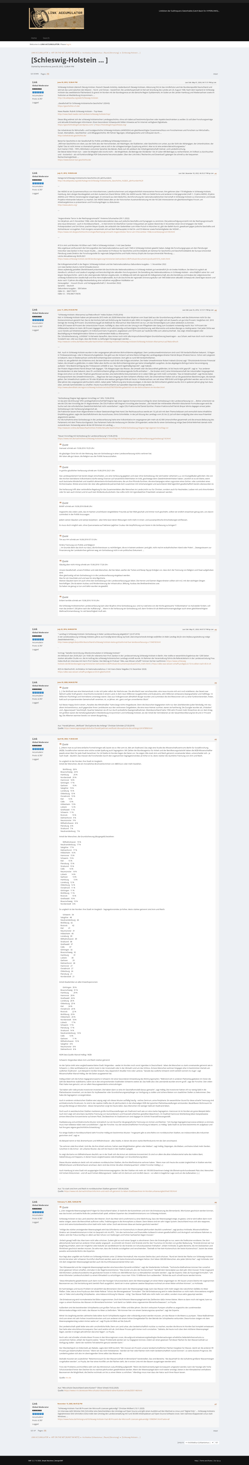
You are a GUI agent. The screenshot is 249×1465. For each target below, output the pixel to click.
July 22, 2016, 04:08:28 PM (67, 629)
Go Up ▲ (217, 1461)
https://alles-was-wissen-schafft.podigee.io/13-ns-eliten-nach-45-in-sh (181, 663)
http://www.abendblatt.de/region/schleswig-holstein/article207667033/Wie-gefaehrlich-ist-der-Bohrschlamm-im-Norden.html (111, 387)
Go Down (35, 74)
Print (215, 74)
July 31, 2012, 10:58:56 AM (67, 173)
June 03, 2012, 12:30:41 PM (67, 82)
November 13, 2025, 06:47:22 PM (69, 1404)
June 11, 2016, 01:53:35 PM (67, 310)
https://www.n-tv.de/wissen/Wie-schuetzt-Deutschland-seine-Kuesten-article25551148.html (103, 1390)
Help (196, 1461)
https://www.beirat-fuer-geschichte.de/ (74, 159)
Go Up (33, 1431)
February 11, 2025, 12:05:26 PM (69, 1202)
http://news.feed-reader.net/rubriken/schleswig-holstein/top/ (84, 114)
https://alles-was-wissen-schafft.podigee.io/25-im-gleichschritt (84, 671)
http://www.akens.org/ (67, 205)
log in (68, 44)
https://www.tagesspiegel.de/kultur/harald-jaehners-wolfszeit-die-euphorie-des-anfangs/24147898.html (108, 728)
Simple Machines (48, 1461)
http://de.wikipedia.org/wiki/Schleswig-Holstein (78, 98)
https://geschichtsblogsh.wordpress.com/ (75, 124)
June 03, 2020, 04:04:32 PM (67, 682)
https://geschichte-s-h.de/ (69, 106)
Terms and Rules (206, 1461)
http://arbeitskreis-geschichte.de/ (72, 135)
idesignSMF (59, 1461)
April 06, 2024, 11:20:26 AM (67, 739)
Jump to (181, 1442)
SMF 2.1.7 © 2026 (34, 1461)
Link (34, 82)
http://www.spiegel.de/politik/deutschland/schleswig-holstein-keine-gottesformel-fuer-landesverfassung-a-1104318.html (109, 642)
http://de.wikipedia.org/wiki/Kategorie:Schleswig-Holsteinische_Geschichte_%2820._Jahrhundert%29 (100, 180)
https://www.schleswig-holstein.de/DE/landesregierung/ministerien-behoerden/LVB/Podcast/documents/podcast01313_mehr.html (114, 259)
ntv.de (68, 1377)
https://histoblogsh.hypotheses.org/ (110, 124)
